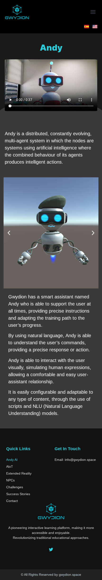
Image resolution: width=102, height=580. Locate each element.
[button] (93, 12)
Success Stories (18, 494)
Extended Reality (19, 473)
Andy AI (12, 460)
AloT (9, 466)
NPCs (10, 480)
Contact (12, 501)
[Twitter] (51, 549)
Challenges (14, 487)
